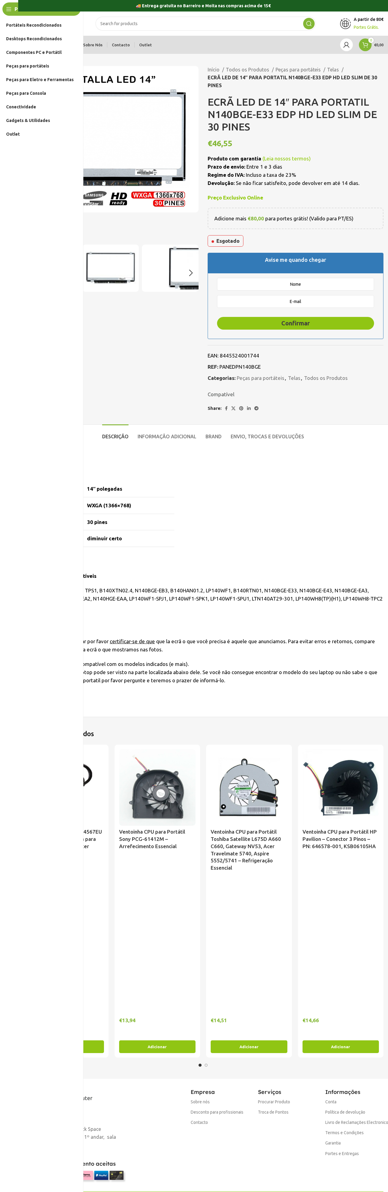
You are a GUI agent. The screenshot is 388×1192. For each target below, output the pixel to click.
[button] (157, 1046)
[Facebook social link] (226, 408)
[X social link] (233, 408)
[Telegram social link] (256, 408)
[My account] (346, 45)
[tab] (115, 433)
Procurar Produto (274, 1101)
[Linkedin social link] (249, 408)
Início (214, 69)
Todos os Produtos (248, 69)
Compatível (221, 394)
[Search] (309, 23)
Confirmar (295, 323)
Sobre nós (200, 1101)
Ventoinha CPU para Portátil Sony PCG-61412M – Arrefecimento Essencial (152, 839)
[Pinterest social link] (241, 408)
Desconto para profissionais (217, 1112)
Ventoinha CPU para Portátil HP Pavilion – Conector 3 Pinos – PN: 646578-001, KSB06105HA (340, 839)
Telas (333, 69)
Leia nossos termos (286, 158)
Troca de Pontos (273, 1112)
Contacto (199, 1122)
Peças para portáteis (299, 69)
